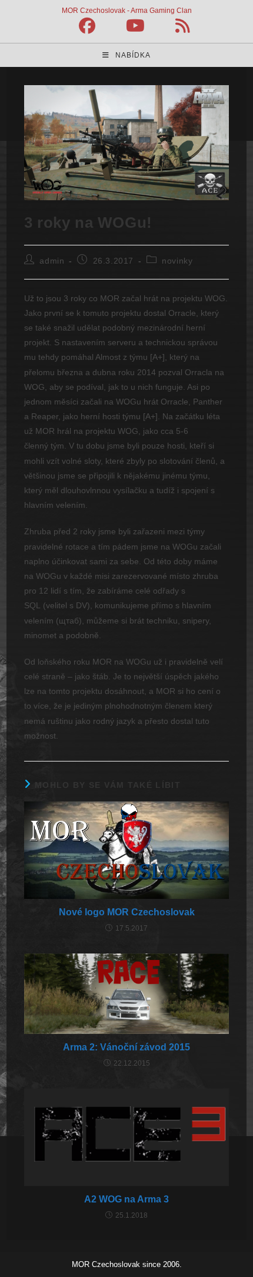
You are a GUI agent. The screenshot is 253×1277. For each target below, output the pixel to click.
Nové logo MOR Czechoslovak (127, 912)
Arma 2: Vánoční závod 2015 (126, 1047)
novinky (177, 260)
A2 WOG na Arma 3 (126, 1199)
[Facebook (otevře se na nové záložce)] (87, 26)
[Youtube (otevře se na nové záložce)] (135, 26)
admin (51, 260)
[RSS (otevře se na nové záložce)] (175, 26)
